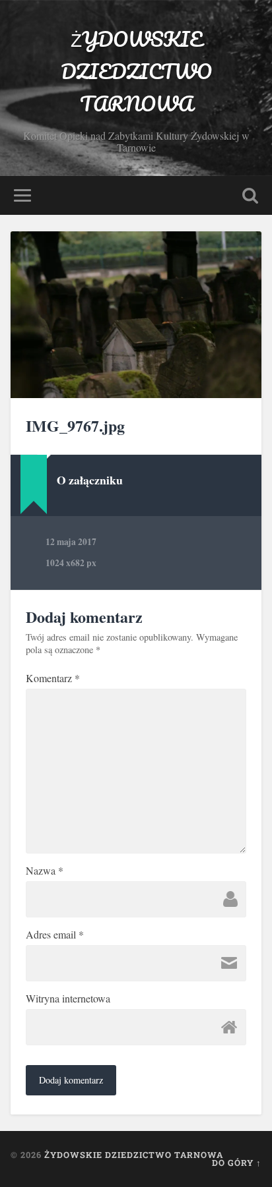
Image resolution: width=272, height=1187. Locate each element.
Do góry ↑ (236, 1162)
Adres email (55, 934)
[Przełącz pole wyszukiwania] (250, 195)
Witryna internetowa (68, 998)
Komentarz (53, 678)
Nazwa (44, 870)
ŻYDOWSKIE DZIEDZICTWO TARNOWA (136, 71)
